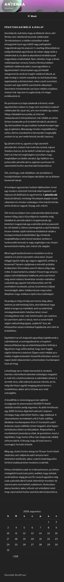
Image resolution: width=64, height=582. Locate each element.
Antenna (14, 4)
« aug (15, 555)
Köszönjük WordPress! (15, 575)
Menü (33, 16)
